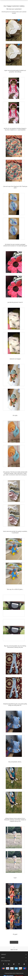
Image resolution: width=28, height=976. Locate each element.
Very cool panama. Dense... (15, 761)
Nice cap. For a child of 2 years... (15, 589)
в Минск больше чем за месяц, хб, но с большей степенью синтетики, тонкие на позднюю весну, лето (15, 820)
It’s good (15, 934)
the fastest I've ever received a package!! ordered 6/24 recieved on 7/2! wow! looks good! (15, 245)
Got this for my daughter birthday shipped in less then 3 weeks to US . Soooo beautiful (15, 129)
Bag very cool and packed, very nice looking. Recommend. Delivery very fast (15, 646)
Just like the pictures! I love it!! (15, 302)
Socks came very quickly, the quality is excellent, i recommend (15, 532)
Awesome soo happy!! (15, 359)
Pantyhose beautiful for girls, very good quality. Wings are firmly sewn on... (15, 704)
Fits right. (15, 415)
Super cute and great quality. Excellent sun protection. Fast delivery (15, 71)
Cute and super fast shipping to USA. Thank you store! (15, 187)
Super (15, 877)
